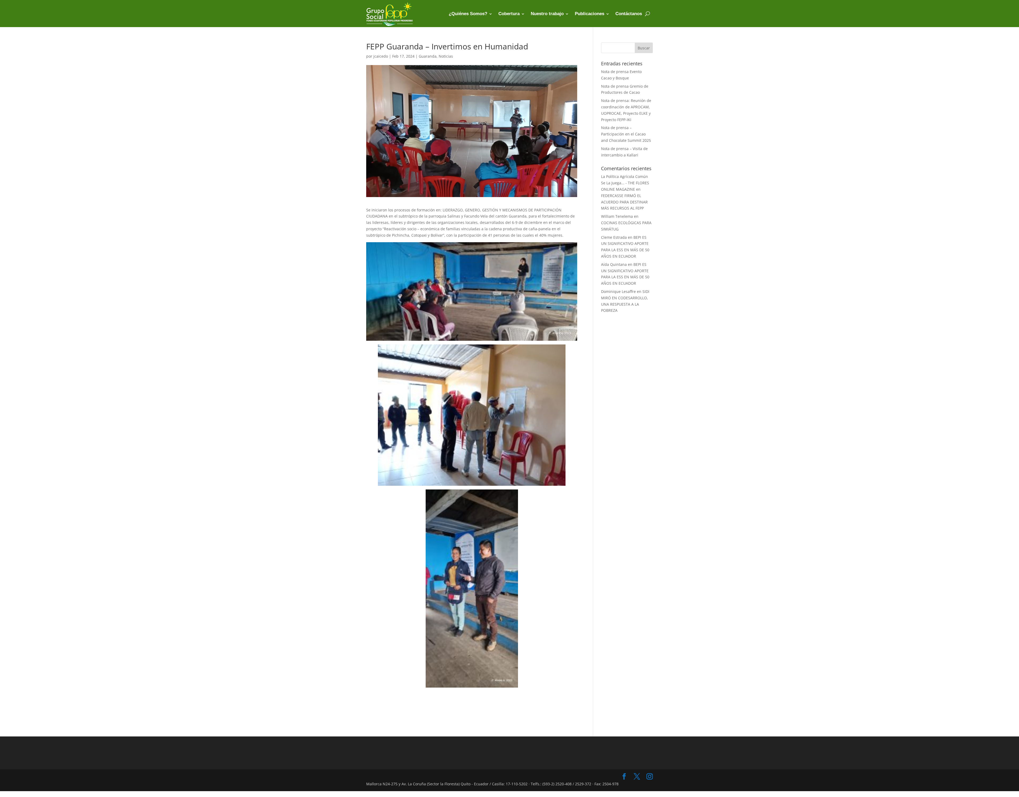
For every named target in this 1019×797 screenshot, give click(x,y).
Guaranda (428, 56)
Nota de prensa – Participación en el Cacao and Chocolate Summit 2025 (626, 134)
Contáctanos (628, 13)
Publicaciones (589, 13)
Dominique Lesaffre (618, 291)
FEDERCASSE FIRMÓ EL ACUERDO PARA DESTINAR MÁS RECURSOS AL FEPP (624, 202)
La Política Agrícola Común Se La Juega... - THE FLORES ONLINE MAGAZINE (625, 183)
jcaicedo (380, 56)
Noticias (446, 56)
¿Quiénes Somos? (468, 13)
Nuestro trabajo (547, 13)
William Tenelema (617, 216)
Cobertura (509, 13)
